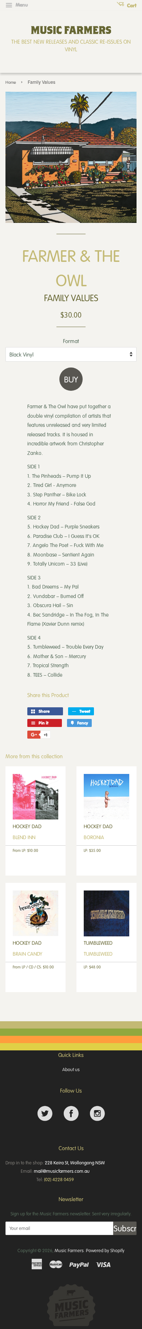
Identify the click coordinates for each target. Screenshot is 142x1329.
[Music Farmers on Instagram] (97, 1113)
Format (71, 341)
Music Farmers (69, 1250)
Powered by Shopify (105, 1250)
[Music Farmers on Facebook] (71, 1113)
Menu (21, 4)
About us (71, 1069)
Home (10, 82)
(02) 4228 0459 (59, 1179)
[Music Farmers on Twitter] (45, 1113)
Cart (131, 5)
